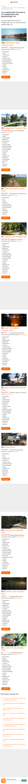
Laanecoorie (9, 447)
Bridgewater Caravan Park (15, 128)
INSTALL (24, 780)
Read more (6, 77)
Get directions (17, 49)
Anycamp (3, 6)
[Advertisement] (14, 95)
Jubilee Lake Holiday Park (15, 237)
